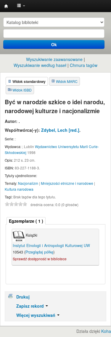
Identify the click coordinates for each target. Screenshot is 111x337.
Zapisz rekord (30, 306)
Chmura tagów (83, 65)
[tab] (26, 220)
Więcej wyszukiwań (36, 315)
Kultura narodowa (19, 189)
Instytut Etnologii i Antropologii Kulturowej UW (6, 6)
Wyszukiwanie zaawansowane (54, 59)
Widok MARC (67, 81)
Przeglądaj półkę (39, 252)
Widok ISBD (22, 89)
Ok (54, 44)
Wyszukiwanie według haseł (40, 65)
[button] (21, 6)
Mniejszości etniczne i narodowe (67, 183)
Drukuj (23, 297)
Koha (106, 331)
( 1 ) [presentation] (26, 221)
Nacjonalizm (28, 183)
